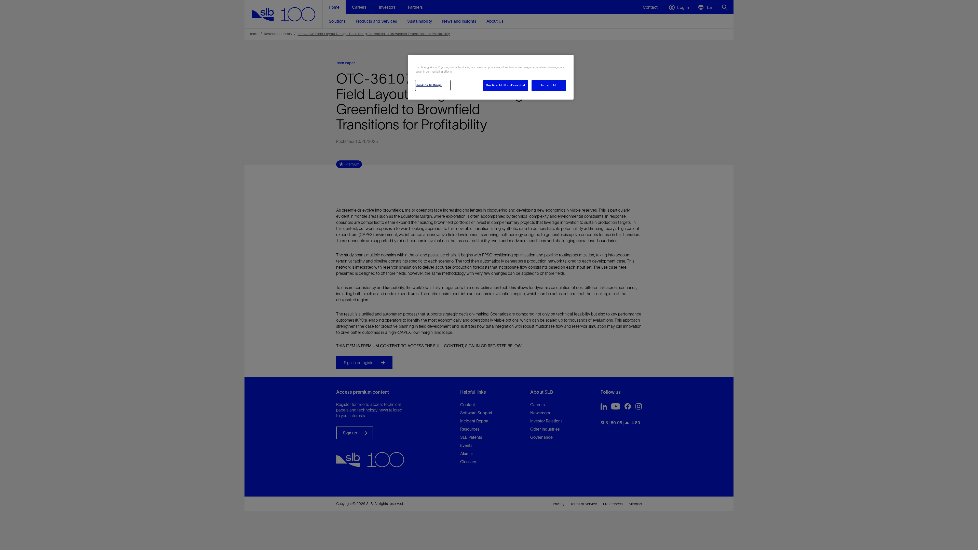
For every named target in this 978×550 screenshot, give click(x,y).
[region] (491, 77)
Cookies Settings (429, 85)
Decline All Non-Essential (505, 85)
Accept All (549, 85)
